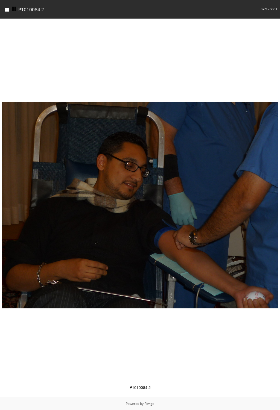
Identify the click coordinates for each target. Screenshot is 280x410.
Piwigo (149, 403)
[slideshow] (14, 8)
